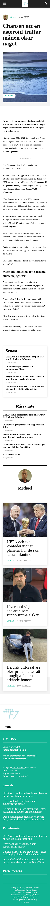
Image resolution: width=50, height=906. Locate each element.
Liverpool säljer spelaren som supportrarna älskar (19, 367)
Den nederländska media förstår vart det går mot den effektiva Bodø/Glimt (25, 387)
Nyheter (9, 96)
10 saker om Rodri (11, 454)
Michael (13, 17)
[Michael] (6, 17)
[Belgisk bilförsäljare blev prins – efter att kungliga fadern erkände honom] (25, 645)
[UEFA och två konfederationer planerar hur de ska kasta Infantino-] (25, 520)
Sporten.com (18, 767)
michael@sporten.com (13, 761)
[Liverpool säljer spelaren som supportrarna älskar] (25, 585)
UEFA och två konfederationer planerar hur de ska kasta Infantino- (24, 357)
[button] (4, 4)
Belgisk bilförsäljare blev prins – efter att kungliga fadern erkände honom (25, 377)
